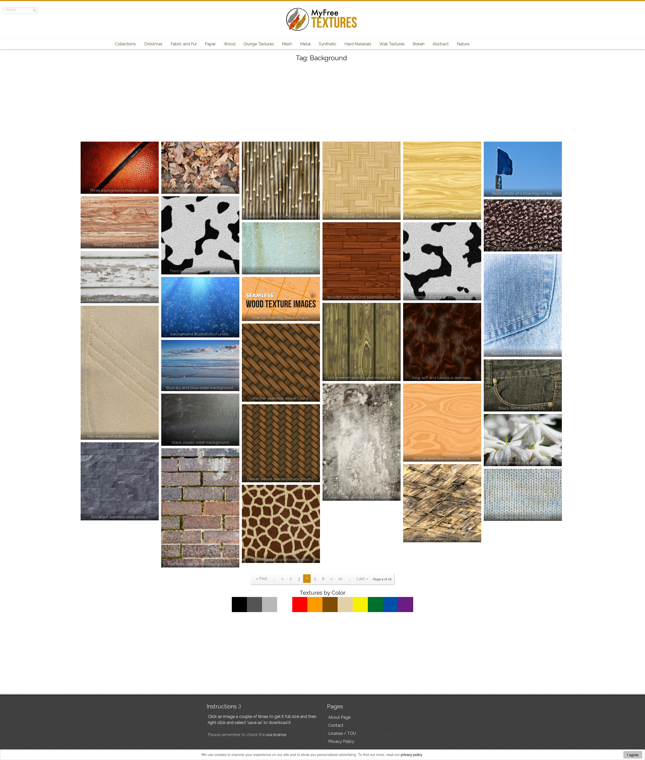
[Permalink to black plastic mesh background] (200, 420)
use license (276, 734)
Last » (362, 578)
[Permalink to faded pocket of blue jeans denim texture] (523, 305)
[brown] (330, 610)
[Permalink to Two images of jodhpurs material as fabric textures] (120, 372)
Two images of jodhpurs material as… (119, 436)
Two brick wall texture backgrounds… (200, 564)
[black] (239, 610)
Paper (210, 44)
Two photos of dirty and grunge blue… (281, 271)
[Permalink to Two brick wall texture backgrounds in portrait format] (200, 507)
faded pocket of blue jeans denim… (523, 353)
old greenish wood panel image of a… (361, 377)
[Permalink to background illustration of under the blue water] (200, 307)
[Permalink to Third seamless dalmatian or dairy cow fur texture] (200, 235)
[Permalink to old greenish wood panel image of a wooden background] (361, 342)
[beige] (345, 610)
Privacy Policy (341, 741)
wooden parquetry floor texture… (361, 216)
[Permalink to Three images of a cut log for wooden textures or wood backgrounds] (120, 222)
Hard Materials (357, 44)
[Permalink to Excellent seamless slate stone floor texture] (120, 481)
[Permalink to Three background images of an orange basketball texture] (120, 168)
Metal (305, 44)
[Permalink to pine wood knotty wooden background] (442, 181)
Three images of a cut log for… (120, 245)
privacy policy (411, 754)
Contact (335, 725)
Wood (229, 44)
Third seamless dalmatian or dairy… (200, 271)
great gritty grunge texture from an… (362, 497)
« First (261, 578)
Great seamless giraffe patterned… (281, 559)
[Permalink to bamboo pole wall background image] (281, 181)
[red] (299, 610)
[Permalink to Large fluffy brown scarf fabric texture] (523, 225)
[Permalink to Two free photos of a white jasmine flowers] (523, 440)
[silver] (269, 610)
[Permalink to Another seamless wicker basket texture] (281, 363)
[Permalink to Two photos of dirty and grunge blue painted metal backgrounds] (281, 248)
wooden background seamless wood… (361, 297)
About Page (339, 717)
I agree (632, 754)
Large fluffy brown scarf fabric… (523, 248)
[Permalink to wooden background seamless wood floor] (361, 261)
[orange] (314, 610)
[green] (375, 610)
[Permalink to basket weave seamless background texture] (281, 443)
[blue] (390, 610)
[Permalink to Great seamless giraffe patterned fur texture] (281, 524)
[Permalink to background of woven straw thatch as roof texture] (442, 503)
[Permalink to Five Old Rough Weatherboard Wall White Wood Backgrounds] (120, 277)
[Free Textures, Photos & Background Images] (322, 30)
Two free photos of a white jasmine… (523, 463)
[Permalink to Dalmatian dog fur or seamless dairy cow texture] (442, 261)
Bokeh (419, 44)
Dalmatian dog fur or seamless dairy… (442, 297)
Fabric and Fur (184, 44)
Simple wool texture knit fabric (523, 517)
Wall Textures (392, 44)
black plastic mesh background (200, 442)
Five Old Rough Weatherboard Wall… (119, 300)
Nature (463, 44)
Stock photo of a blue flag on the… (523, 193)
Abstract (441, 44)
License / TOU (342, 733)
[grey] (254, 610)
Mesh (287, 44)
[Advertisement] (322, 102)
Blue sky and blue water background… (200, 388)
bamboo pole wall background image (281, 216)
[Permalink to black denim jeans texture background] (523, 385)
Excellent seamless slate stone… (119, 517)
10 (340, 578)
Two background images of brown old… (200, 190)
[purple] (405, 610)
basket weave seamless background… (281, 479)
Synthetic (327, 44)
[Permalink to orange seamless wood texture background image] (442, 423)
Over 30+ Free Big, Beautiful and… (281, 317)
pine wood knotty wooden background (442, 216)
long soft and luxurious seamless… (442, 377)
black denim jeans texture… (523, 408)
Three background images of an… (120, 190)
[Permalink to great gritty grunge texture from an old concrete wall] (361, 442)
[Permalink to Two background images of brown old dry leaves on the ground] (200, 168)
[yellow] (360, 610)
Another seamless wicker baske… (281, 398)
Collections (125, 44)
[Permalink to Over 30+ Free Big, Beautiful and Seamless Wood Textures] (281, 299)
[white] (284, 610)
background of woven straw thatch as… (442, 539)
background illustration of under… (200, 334)
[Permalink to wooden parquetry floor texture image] (361, 181)
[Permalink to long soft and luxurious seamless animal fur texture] (442, 342)
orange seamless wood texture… (442, 458)
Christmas (153, 44)
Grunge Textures (258, 44)
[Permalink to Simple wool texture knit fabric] (523, 495)
